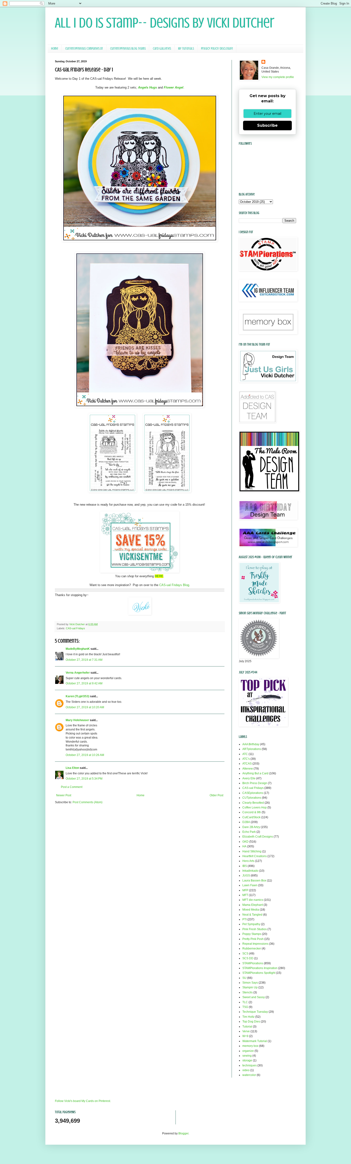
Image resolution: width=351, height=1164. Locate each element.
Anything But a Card (255, 773)
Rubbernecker (251, 948)
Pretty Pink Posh (253, 939)
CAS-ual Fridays (75, 628)
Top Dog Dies (251, 1021)
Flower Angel (173, 87)
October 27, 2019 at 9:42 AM (84, 683)
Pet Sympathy (251, 924)
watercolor (249, 1075)
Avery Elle (248, 778)
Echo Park (249, 832)
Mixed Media (250, 909)
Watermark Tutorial (254, 1041)
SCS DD (247, 958)
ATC (245, 754)
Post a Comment (71, 787)
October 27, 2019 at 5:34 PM (84, 778)
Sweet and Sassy (253, 997)
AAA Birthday (250, 744)
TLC (245, 1002)
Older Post (216, 795)
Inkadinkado (250, 870)
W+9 (245, 1036)
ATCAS (247, 763)
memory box (250, 1046)
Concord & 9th (251, 812)
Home (54, 48)
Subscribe (267, 125)
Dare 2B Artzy (251, 827)
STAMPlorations (252, 963)
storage (247, 1060)
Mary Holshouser (77, 720)
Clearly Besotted (253, 802)
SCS (245, 953)
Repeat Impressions (255, 943)
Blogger (183, 1133)
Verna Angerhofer (78, 672)
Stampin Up (250, 987)
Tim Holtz (248, 1016)
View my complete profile (277, 77)
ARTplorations (251, 749)
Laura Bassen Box (254, 880)
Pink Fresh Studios (254, 929)
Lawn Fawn (249, 885)
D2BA (246, 822)
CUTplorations (251, 797)
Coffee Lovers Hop (254, 807)
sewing (247, 1055)
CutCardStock (251, 817)
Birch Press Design (254, 783)
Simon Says (250, 982)
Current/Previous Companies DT (84, 48)
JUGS (246, 875)
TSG (245, 1007)
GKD (245, 841)
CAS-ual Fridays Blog (174, 585)
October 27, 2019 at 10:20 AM (85, 707)
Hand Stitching (251, 851)
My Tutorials (186, 48)
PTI (244, 919)
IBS (244, 866)
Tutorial (247, 1026)
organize (248, 1051)
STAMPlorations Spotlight (258, 973)
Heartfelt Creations (254, 856)
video (246, 1070)
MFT (245, 895)
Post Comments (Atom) (87, 802)
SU (244, 978)
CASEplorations (252, 793)
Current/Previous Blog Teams (128, 48)
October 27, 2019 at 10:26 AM (85, 755)
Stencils (247, 992)
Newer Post (63, 795)
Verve (246, 1031)
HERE (159, 576)
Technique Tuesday (255, 1011)
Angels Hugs (147, 87)
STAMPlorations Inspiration (259, 968)
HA (244, 846)
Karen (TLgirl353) (77, 696)
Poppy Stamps (251, 934)
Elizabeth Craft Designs (257, 836)
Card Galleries (162, 48)
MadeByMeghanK (78, 648)
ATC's (246, 758)
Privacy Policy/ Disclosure (217, 48)
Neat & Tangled (252, 914)
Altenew (247, 768)
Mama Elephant (252, 905)
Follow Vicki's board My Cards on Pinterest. (83, 1101)
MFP (245, 890)
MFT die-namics (252, 900)
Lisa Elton (72, 768)
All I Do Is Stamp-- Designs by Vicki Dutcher (164, 23)
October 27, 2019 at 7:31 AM (84, 659)
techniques (249, 1065)
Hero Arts (248, 861)
